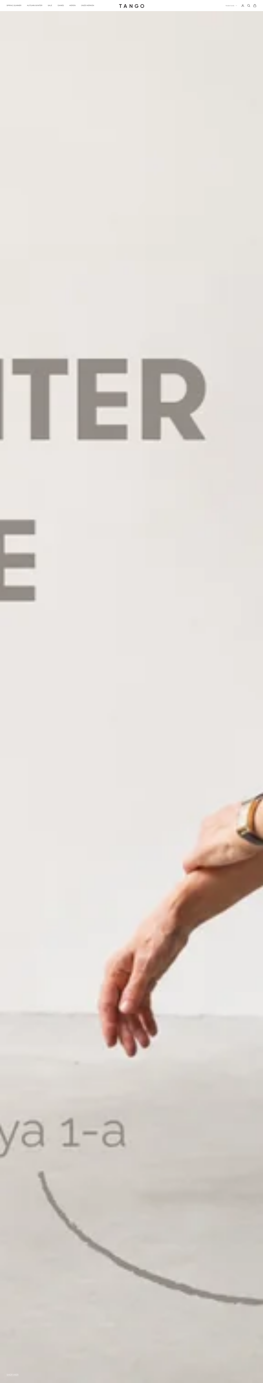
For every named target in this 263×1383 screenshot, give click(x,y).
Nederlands (230, 6)
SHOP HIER (12, 1374)
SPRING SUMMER (14, 5)
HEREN (72, 5)
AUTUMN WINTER (34, 5)
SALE (50, 5)
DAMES (61, 5)
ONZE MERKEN (87, 5)
